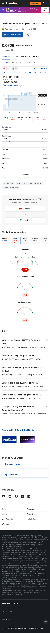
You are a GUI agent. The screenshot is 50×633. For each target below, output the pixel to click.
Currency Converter (32, 62)
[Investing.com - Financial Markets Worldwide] (14, 3)
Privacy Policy (7, 611)
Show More (25, 174)
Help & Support (33, 519)
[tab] (15, 240)
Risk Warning (6, 619)
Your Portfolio (7, 519)
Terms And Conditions (10, 603)
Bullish (27, 220)
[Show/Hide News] (16, 68)
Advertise (31, 514)
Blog (4, 509)
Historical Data (17, 62)
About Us (30, 509)
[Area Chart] (7, 68)
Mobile (4, 514)
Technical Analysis (13, 232)
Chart (15, 56)
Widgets (5, 524)
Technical (25, 56)
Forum (36, 56)
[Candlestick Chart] (4, 68)
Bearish (27, 209)
